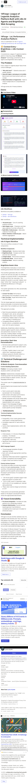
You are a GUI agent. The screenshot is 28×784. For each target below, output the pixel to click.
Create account (22, 2)
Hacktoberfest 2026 (6, 744)
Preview (13, 589)
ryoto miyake (7, 5)
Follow (14, 653)
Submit (6, 589)
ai (24, 27)
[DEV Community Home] (5, 2)
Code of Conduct (10, 594)
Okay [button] (4, 781)
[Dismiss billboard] (26, 752)
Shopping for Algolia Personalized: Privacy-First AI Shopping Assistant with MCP (13, 702)
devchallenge (5, 27)
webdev (3, 29)
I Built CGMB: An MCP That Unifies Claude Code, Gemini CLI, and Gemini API (13, 709)
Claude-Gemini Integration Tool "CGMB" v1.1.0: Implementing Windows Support (13, 695)
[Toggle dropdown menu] (26, 542)
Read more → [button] (5, 574)
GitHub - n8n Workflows (9, 216)
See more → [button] (5, 641)
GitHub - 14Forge (7, 214)
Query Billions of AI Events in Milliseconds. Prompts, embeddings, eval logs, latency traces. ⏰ (14, 620)
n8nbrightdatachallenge (16, 27)
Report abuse (19, 594)
